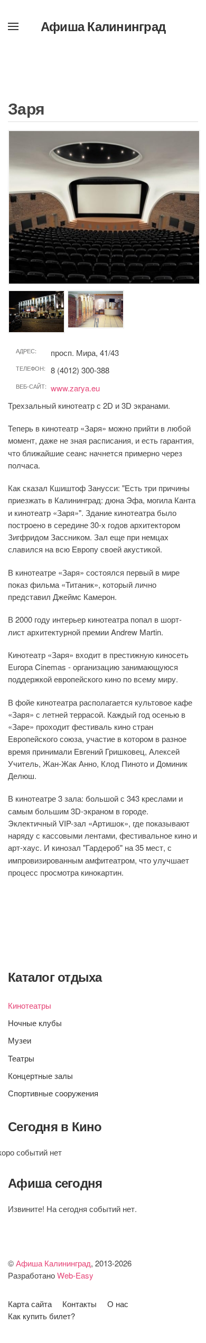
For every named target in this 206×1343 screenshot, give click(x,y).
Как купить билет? (41, 1315)
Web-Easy (75, 1275)
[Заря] (104, 207)
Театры (21, 1058)
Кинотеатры (29, 1005)
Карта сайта (30, 1303)
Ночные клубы (35, 1022)
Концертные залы (40, 1075)
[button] (13, 26)
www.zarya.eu (75, 387)
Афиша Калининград (103, 26)
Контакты (79, 1303)
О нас (117, 1303)
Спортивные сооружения (53, 1092)
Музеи (19, 1040)
